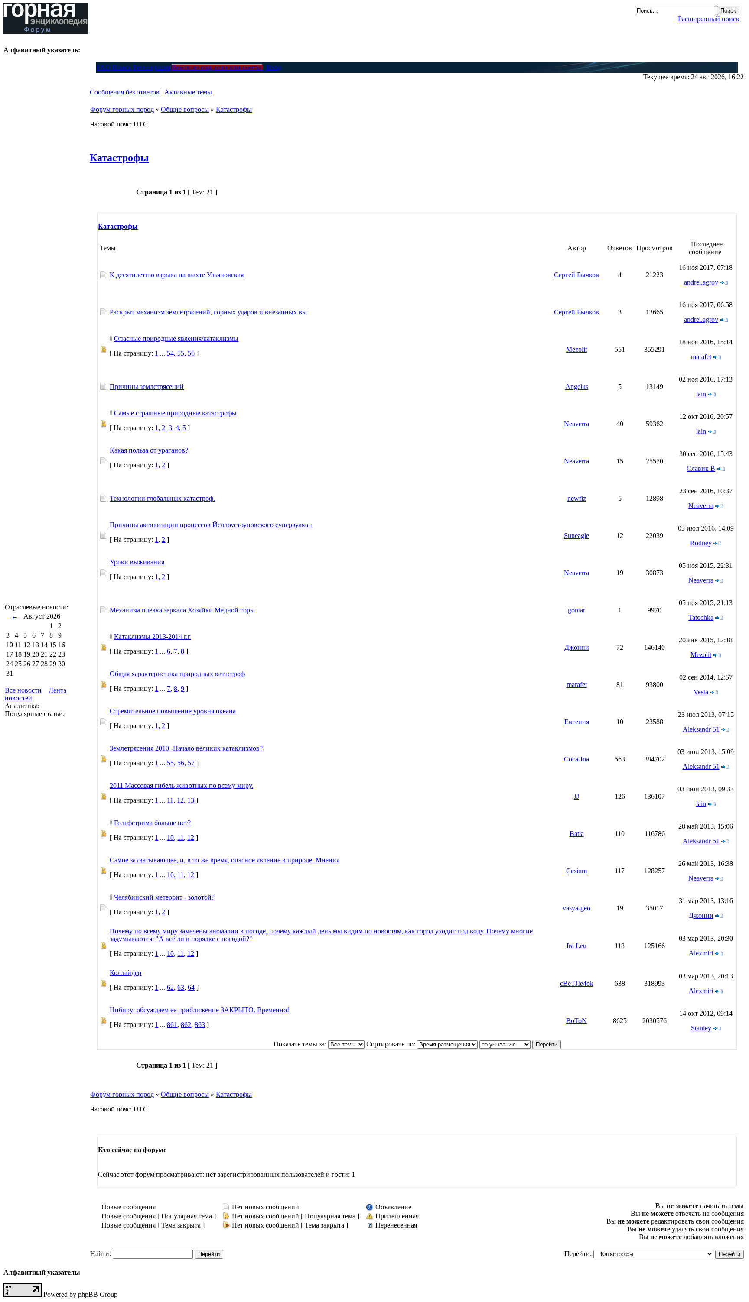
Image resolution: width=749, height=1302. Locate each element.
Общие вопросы (185, 109)
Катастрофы (234, 109)
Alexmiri (701, 953)
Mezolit (576, 349)
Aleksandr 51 (701, 729)
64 (191, 987)
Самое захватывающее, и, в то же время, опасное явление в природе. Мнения (224, 860)
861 (172, 1024)
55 (180, 353)
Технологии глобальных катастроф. (162, 498)
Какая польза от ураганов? (149, 450)
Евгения (576, 721)
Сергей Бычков (576, 275)
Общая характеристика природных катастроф (177, 673)
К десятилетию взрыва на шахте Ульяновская (177, 275)
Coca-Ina (576, 759)
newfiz (576, 498)
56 (191, 353)
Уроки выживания (137, 562)
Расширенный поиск (708, 19)
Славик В (701, 468)
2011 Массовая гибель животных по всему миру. (181, 785)
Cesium (576, 870)
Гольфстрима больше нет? (152, 822)
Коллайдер (125, 972)
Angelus (576, 386)
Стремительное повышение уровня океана (173, 711)
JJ (576, 796)
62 (170, 987)
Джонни (576, 647)
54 (170, 353)
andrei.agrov (701, 282)
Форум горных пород (122, 109)
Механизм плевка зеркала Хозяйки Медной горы (182, 610)
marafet (701, 356)
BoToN (576, 1020)
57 (191, 763)
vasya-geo (576, 908)
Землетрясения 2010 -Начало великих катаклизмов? (186, 748)
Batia (577, 833)
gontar (576, 610)
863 (200, 1024)
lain (701, 394)
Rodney (701, 543)
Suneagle (576, 535)
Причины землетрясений (147, 386)
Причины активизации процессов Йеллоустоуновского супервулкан (211, 524)
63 (180, 987)
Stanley (701, 1028)
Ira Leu (576, 945)
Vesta (701, 692)
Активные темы (188, 92)
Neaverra (576, 424)
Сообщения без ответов (125, 92)
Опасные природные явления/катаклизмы (176, 338)
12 (180, 800)
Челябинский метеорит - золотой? (164, 897)
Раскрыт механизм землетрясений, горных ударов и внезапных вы (208, 312)
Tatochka (700, 617)
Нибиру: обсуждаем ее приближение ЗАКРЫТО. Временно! (199, 1010)
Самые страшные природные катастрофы (175, 413)
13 (190, 800)
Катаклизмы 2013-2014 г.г (152, 636)
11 (170, 800)
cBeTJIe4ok (576, 983)
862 (186, 1024)
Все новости (23, 690)
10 (170, 837)
